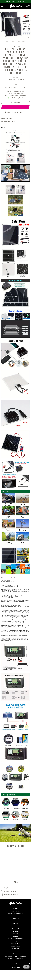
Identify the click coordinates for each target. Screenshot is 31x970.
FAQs (15, 941)
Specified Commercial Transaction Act (15, 956)
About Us (15, 953)
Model (15, 84)
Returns (15, 936)
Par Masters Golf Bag (15, 921)
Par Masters (15, 46)
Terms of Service (15, 943)
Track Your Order (15, 946)
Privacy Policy (15, 928)
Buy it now (15, 107)
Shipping (9, 79)
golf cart (15, 923)
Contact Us (15, 931)
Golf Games (15, 911)
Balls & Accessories (15, 916)
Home (15, 44)
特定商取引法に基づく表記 (15, 958)
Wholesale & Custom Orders (15, 938)
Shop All (15, 908)
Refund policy (15, 948)
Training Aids (15, 918)
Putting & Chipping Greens (15, 913)
